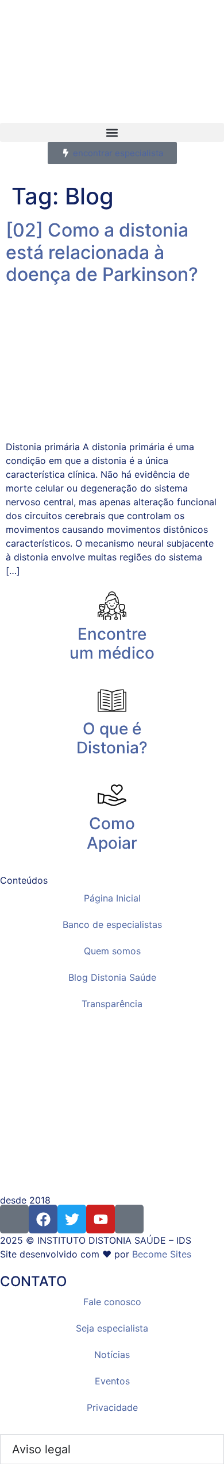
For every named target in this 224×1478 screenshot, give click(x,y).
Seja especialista (112, 1328)
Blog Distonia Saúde (112, 977)
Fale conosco (112, 1301)
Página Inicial (112, 898)
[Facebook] (43, 1219)
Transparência (112, 1003)
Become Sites (161, 1254)
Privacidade (112, 1407)
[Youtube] (100, 1219)
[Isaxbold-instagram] (14, 1219)
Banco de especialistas (112, 924)
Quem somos (112, 951)
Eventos (112, 1381)
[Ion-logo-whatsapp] (129, 1219)
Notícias (112, 1354)
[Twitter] (71, 1219)
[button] (112, 132)
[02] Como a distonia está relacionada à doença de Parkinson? (102, 252)
